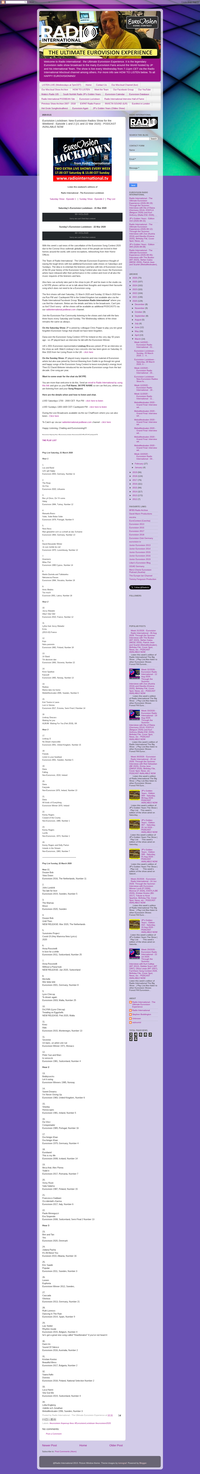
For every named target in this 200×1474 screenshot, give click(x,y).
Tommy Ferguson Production (142, 579)
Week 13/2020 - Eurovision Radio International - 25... (144, 370)
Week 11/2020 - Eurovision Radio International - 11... (144, 396)
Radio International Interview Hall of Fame (124, 99)
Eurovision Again (80, 108)
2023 (135, 289)
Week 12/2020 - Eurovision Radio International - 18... (144, 387)
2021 (135, 297)
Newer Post (49, 1445)
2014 (135, 492)
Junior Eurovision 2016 (140, 556)
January (139, 467)
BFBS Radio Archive (138, 510)
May (137, 331)
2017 (135, 480)
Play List (111, 199)
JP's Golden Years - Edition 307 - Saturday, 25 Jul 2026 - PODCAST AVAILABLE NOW (149, 826)
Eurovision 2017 (136, 531)
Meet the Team (101, 89)
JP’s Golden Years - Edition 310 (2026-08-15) (141, 219)
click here (88, 352)
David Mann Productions (140, 514)
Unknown (136, 1018)
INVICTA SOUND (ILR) (116, 103)
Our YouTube (144, 89)
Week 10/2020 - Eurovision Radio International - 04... (144, 456)
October (139, 312)
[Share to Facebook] (52, 1419)
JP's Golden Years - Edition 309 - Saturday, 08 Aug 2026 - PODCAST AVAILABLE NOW (149, 797)
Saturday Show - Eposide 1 (63, 199)
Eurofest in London (141, 103)
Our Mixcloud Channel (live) (124, 85)
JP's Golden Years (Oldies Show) (109, 108)
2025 (135, 282)
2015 (135, 488)
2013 (135, 495)
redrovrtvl (136, 1022)
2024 (135, 285)
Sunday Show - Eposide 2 (91, 199)
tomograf (122, 1463)
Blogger (142, 1463)
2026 (135, 278)
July (137, 323)
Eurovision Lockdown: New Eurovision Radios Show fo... (146, 379)
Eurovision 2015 (136, 528)
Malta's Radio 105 (50, 94)
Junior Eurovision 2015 (140, 552)
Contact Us (101, 85)
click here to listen (94, 401)
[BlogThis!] (46, 1419)
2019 (135, 472)
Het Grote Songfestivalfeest (54, 108)
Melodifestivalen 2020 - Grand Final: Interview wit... (145, 404)
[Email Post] (119, 1415)
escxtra (132, 517)
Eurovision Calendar (115, 94)
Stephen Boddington (141, 1014)
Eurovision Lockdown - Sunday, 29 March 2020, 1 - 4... (144, 353)
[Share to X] (49, 1419)
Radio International (141, 1010)
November (140, 308)
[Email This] (43, 1419)
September (140, 316)
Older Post (116, 1445)
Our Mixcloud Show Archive (54, 89)
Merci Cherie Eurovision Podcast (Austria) (140, 571)
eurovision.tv (135, 542)
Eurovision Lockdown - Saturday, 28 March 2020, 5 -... (144, 361)
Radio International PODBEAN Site (58, 99)
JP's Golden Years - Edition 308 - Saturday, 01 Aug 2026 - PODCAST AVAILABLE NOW (149, 856)
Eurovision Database (139, 94)
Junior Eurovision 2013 (140, 545)
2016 (135, 484)
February (139, 464)
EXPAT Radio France (90, 103)
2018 (135, 476)
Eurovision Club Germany (141, 538)
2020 (135, 301)
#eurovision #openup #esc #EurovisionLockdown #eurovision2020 (80, 1423)
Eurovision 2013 (136, 524)
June (137, 327)
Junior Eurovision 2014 (140, 549)
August (138, 320)
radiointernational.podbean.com (61, 309)
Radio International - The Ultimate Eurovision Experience (143, 1004)
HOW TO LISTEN (81, 89)
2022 (135, 293)
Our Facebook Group (123, 89)
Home (89, 85)
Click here (54, 416)
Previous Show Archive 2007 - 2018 (58, 103)
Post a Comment (53, 1434)
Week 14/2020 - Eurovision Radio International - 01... (144, 344)
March (138, 339)
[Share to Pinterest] (54, 1419)
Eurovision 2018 (136, 535)
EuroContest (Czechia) (139, 521)
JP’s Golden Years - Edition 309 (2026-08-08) (141, 245)
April (137, 335)
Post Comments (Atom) (66, 1451)
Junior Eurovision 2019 (140, 559)
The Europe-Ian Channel (140, 576)
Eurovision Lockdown (89, 99)
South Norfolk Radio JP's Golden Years (82, 94)
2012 (135, 499)
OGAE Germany (136, 566)
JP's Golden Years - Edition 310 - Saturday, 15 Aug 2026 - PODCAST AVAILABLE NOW (149, 926)
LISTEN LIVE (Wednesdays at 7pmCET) (61, 85)
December (140, 304)
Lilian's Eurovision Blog (140, 563)
